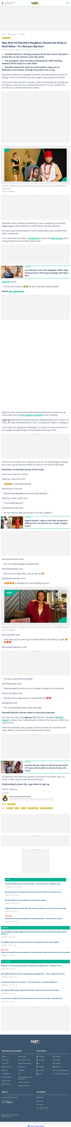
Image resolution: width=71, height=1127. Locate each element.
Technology (4, 993)
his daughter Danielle (32, 415)
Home (4, 34)
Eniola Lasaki (22, 49)
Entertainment (12, 34)
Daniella (6, 281)
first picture (56, 238)
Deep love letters (46, 808)
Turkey (23, 808)
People (3, 1001)
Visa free (10, 808)
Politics (7, 903)
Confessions (9, 887)
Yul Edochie (33, 238)
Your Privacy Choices (37, 1126)
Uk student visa (33, 808)
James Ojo (34, 49)
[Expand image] (68, 147)
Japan (17, 808)
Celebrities (22, 34)
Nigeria (7, 895)
